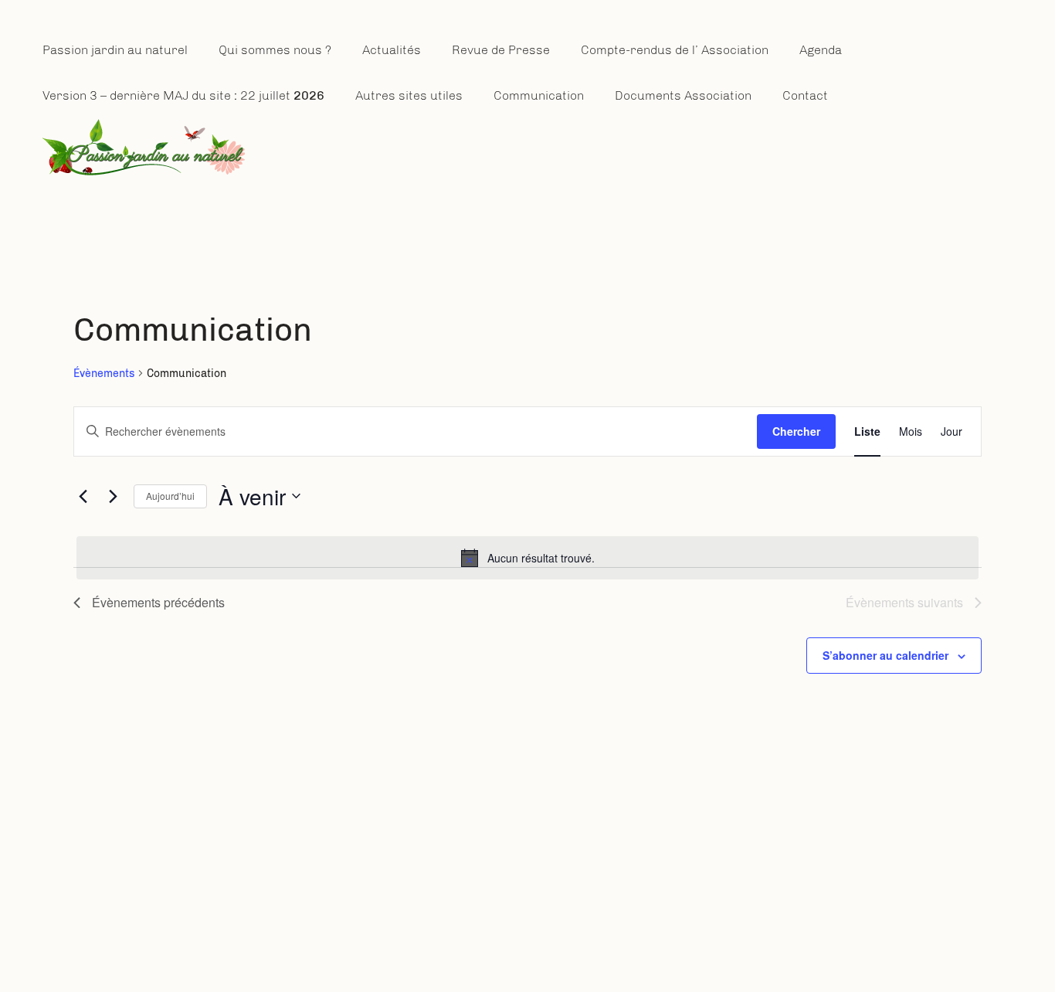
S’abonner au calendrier (885, 655)
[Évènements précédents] (82, 496)
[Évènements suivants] (112, 496)
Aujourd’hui (170, 495)
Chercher (796, 431)
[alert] (527, 557)
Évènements (103, 373)
